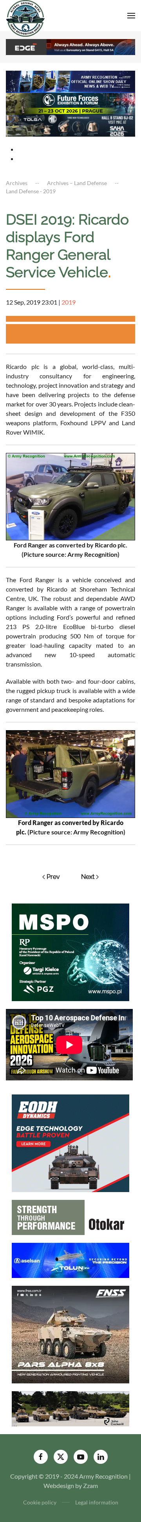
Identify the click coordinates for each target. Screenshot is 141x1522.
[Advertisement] (73, 334)
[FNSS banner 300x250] (70, 1333)
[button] (131, 15)
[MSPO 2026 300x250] (70, 951)
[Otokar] (70, 1216)
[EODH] (70, 1142)
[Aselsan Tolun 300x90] (70, 1259)
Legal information (96, 1502)
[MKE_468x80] (70, 124)
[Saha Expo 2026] (70, 81)
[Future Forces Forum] (70, 103)
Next (87, 876)
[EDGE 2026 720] (70, 46)
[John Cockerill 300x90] (70, 1408)
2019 (68, 302)
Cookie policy (39, 1502)
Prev (53, 876)
